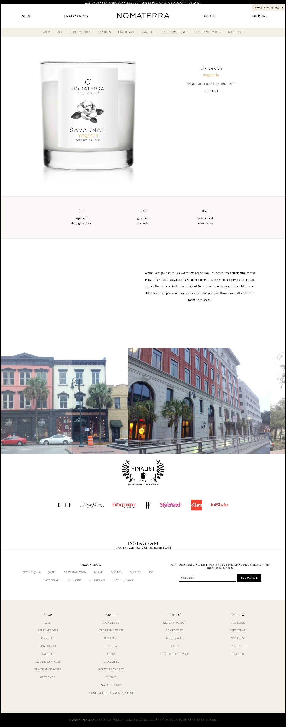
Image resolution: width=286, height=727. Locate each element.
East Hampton (75, 572)
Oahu (52, 572)
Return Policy (174, 622)
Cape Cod (74, 580)
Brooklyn (97, 580)
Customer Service (174, 654)
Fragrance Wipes (207, 32)
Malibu (136, 572)
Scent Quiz (31, 572)
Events (111, 677)
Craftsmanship (111, 630)
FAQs (174, 646)
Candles (104, 32)
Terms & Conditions (141, 719)
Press (111, 654)
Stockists (111, 661)
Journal (238, 622)
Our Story (111, 622)
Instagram (238, 630)
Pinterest (238, 638)
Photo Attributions (175, 719)
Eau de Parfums (174, 32)
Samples (148, 32)
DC (151, 572)
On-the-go (126, 32)
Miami (98, 572)
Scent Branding (111, 669)
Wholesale (174, 638)
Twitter (238, 654)
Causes (111, 646)
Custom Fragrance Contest (111, 693)
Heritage (111, 638)
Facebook (238, 646)
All (60, 32)
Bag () (273, 7)
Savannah (51, 580)
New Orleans (122, 580)
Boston (117, 572)
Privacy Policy (111, 719)
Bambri (211, 719)
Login (257, 7)
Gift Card (236, 32)
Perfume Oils (80, 32)
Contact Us (175, 630)
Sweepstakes (111, 685)
